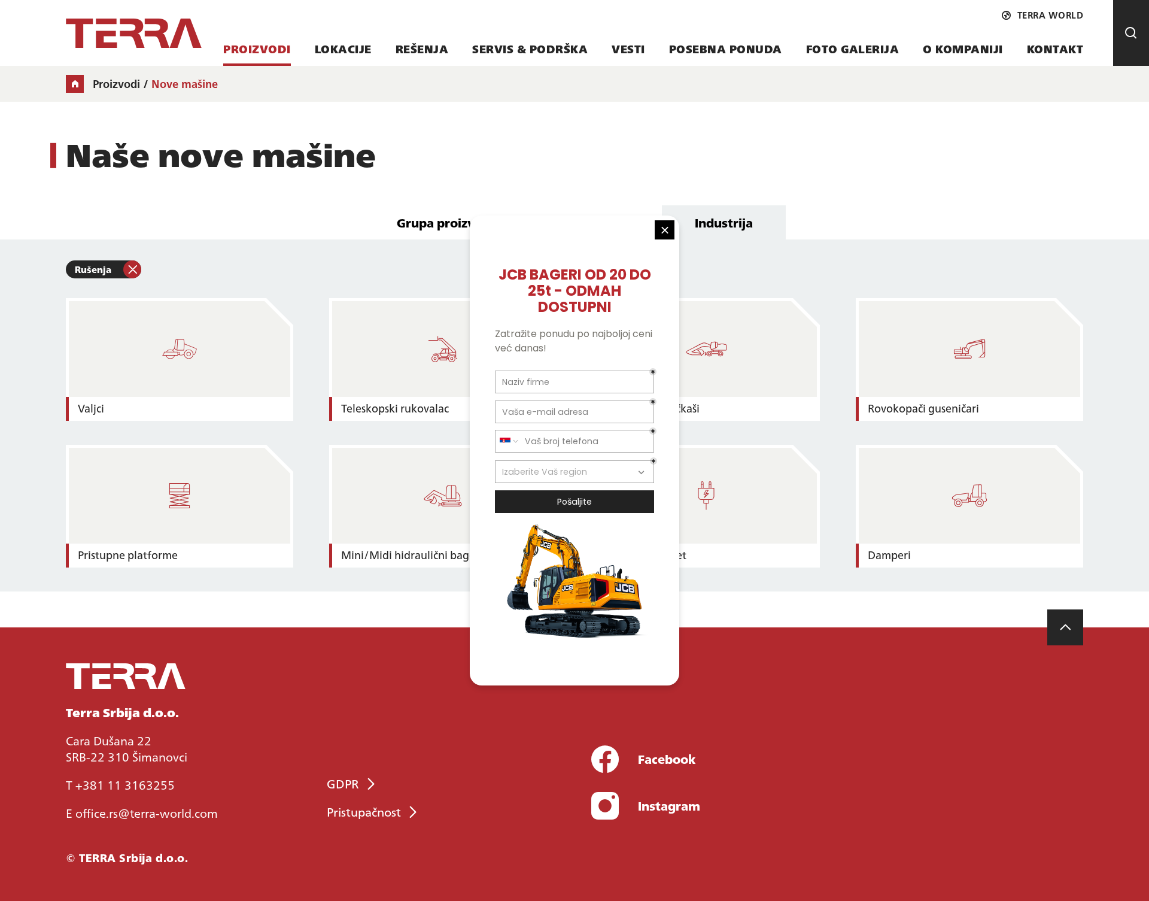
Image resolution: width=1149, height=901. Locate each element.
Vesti (628, 48)
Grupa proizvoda (447, 222)
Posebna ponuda (725, 48)
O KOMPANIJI (963, 48)
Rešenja (422, 48)
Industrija (724, 222)
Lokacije (343, 48)
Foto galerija (852, 48)
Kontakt (1055, 48)
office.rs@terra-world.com (146, 812)
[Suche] (1131, 33)
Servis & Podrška (530, 48)
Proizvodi (257, 48)
